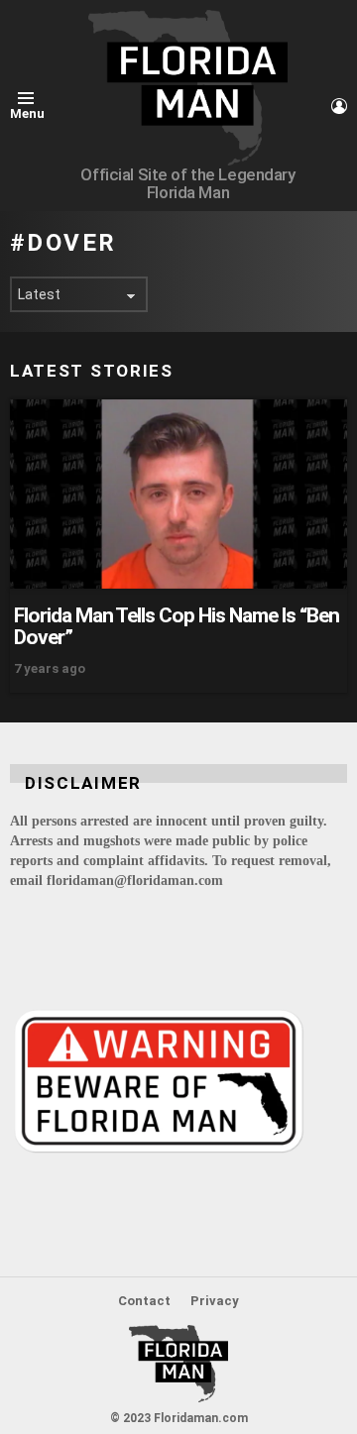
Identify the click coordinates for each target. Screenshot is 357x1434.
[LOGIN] (339, 106)
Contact (144, 1300)
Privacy (214, 1300)
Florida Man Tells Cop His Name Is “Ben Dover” (176, 626)
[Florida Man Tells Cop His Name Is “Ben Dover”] (178, 494)
